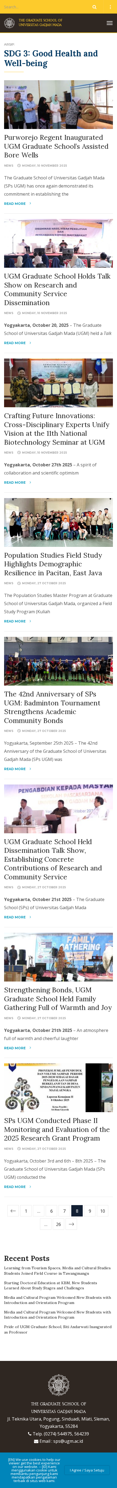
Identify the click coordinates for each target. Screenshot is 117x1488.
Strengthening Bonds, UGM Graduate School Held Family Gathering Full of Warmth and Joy (58, 999)
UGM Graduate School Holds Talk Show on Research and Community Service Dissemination (57, 289)
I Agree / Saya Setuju (87, 1470)
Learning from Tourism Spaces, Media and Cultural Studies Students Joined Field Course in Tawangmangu (57, 1271)
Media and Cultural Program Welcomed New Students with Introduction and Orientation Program (57, 1300)
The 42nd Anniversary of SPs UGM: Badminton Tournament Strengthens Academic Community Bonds (52, 707)
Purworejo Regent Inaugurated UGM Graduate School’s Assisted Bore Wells (56, 146)
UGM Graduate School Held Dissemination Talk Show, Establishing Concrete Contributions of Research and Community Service (53, 859)
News (8, 165)
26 (58, 1224)
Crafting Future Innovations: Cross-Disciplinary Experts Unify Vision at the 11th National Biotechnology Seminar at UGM (56, 429)
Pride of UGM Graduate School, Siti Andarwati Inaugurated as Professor (58, 1329)
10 (102, 1211)
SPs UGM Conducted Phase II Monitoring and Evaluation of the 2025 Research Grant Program (57, 1129)
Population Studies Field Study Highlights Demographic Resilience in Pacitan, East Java (53, 564)
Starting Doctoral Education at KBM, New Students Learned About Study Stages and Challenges (50, 1285)
